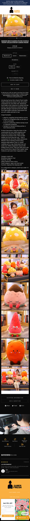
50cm (18, 67)
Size (15, 64)
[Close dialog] (28, 500)
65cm (12, 67)
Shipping (9, 47)
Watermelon (22, 55)
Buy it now (15, 88)
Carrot (14, 55)
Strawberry (15, 60)
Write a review (13, 455)
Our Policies (14, 497)
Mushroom (7, 55)
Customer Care (14, 492)
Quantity (15, 71)
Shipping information (15, 397)
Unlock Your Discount (8, 515)
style (15, 53)
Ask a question (15, 401)
